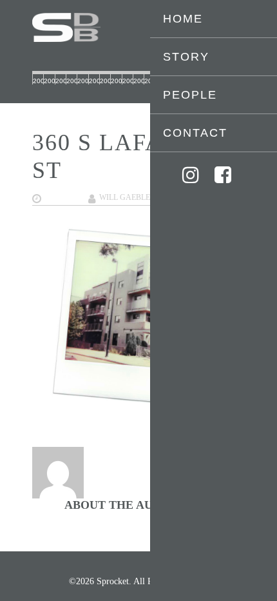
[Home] (138, 27)
